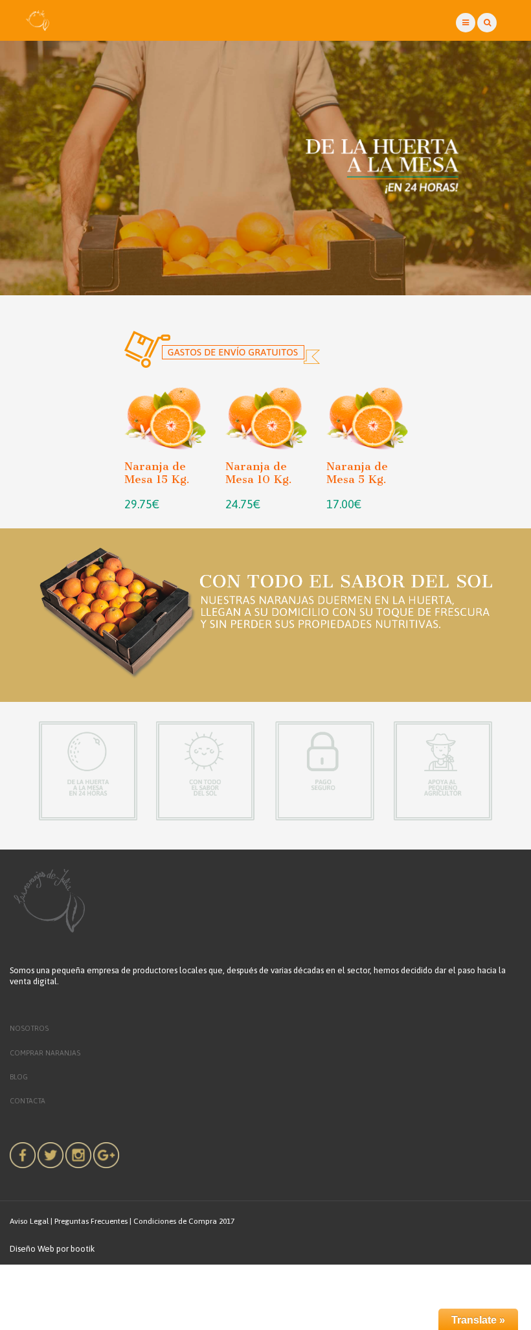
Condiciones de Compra (175, 1221)
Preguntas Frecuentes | (92, 1221)
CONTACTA (27, 1101)
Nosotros (29, 1028)
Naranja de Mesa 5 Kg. (357, 473)
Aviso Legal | (31, 1221)
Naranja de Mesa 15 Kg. (157, 473)
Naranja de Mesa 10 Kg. (258, 473)
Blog (19, 1077)
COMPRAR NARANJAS (45, 1053)
